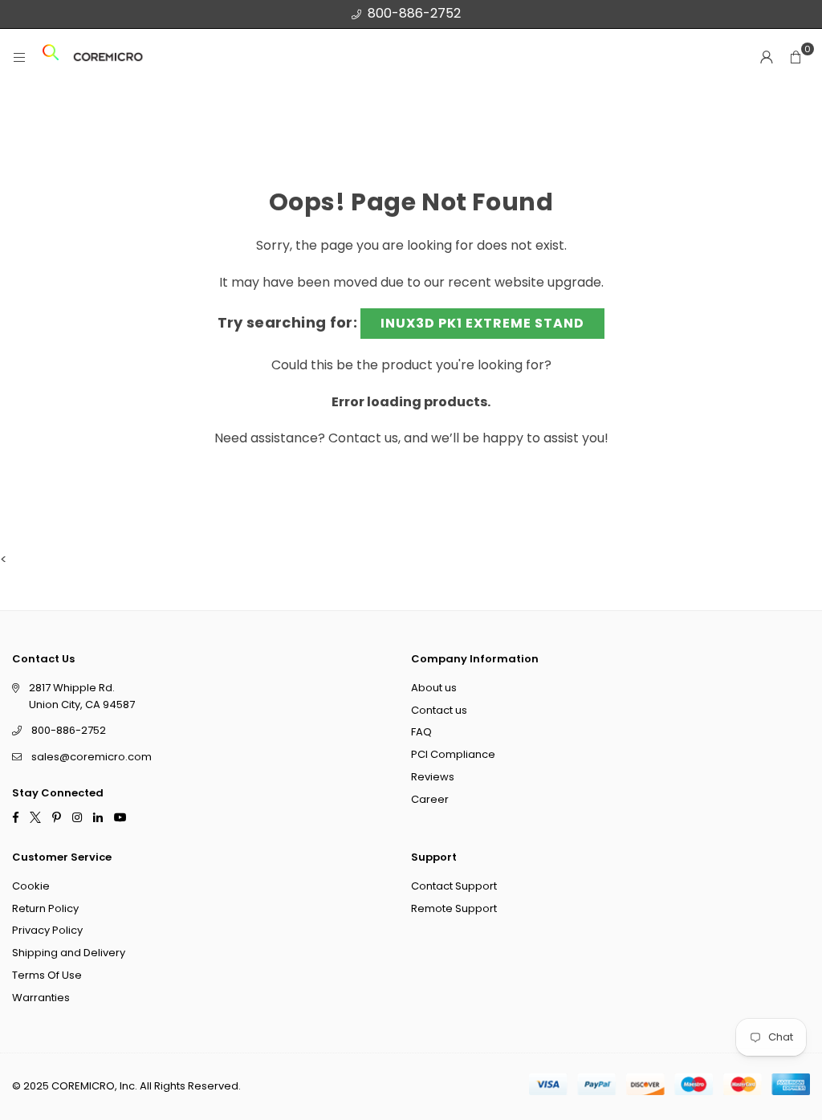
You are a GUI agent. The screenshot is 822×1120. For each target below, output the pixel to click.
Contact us (363, 438)
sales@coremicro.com (91, 756)
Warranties (41, 996)
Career (430, 798)
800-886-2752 (414, 13)
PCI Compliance (453, 754)
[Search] (50, 57)
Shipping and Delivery (68, 952)
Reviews (432, 776)
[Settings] (766, 57)
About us (434, 686)
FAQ (421, 731)
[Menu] (19, 57)
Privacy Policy (47, 930)
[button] (795, 57)
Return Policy (45, 907)
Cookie (31, 885)
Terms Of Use (47, 975)
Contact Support (454, 885)
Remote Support (454, 907)
